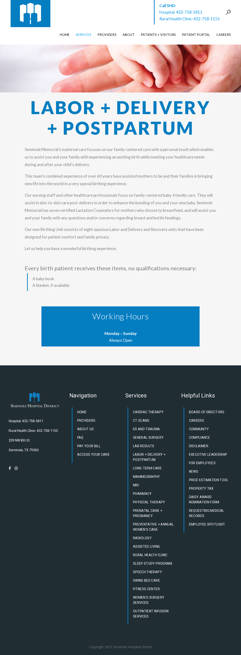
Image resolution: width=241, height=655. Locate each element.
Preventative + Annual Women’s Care (153, 526)
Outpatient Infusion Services (151, 613)
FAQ (80, 437)
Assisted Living (146, 546)
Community (199, 429)
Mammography (146, 477)
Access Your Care (93, 454)
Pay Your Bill (89, 446)
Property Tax (201, 488)
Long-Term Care (147, 468)
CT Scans (141, 420)
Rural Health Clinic (150, 555)
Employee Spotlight (207, 524)
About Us (85, 429)
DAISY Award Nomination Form (204, 499)
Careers (196, 420)
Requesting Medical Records (206, 513)
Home (82, 412)
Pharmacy (142, 494)
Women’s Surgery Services (148, 600)
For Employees (202, 463)
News (193, 471)
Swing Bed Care (146, 580)
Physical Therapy (149, 502)
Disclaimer (199, 446)
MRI (136, 485)
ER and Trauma (146, 429)
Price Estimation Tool (209, 480)
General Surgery (148, 437)
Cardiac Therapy (148, 412)
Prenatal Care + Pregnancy (147, 513)
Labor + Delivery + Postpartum (149, 457)
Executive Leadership (208, 454)
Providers (86, 420)
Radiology (142, 538)
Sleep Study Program (152, 563)
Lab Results (143, 446)
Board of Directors (207, 412)
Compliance (199, 437)
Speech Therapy (147, 572)
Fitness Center (146, 589)
